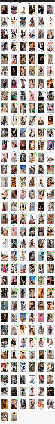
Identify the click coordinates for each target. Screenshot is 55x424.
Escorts (15, 0)
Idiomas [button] (29, 0)
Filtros (29, 3)
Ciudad (10, 2)
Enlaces (27, 0)
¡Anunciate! (24, 0)
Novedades (18, 0)
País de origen (20, 2)
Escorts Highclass (11, 0)
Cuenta (21, 0)
